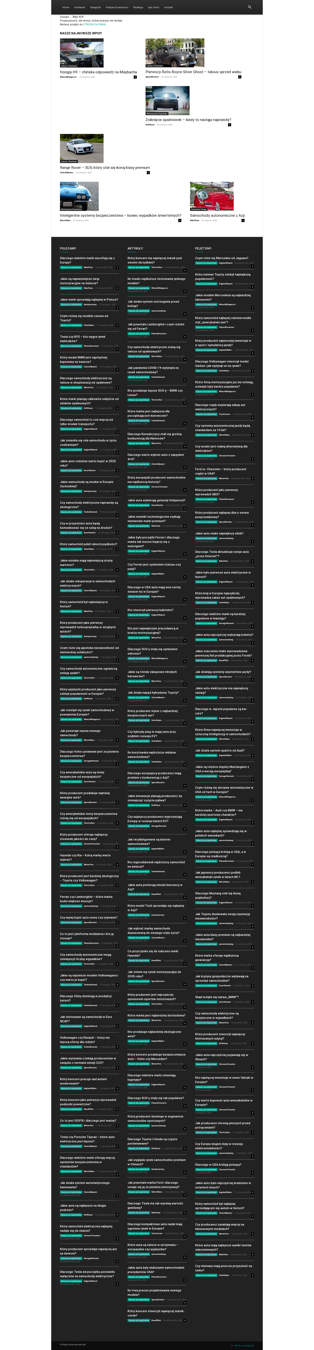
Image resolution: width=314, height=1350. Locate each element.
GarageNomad (91, 760)
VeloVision (89, 325)
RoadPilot (88, 1109)
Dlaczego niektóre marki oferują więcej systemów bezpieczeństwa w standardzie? (87, 1162)
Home (66, 7)
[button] (249, 7)
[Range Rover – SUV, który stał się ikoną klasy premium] (105, 148)
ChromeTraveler (92, 843)
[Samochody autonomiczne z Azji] (217, 196)
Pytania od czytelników (71, 267)
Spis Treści (153, 7)
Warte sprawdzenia (244, 1345)
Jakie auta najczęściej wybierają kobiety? (224, 635)
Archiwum (79, 7)
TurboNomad (90, 511)
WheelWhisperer (68, 77)
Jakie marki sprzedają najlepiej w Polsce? (89, 299)
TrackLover (157, 1233)
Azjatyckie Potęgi (198, 209)
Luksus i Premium (69, 66)
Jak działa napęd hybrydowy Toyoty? (153, 692)
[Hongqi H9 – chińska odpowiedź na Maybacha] (98, 53)
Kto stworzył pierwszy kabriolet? (151, 610)
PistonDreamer (91, 345)
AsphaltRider (90, 1088)
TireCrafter (89, 569)
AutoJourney (90, 304)
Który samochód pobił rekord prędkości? (88, 544)
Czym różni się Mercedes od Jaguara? (221, 258)
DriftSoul (150, 124)
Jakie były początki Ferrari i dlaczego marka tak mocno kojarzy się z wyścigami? (154, 542)
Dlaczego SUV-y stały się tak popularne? (156, 1098)
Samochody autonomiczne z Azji (217, 215)
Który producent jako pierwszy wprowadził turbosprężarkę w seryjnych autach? (88, 627)
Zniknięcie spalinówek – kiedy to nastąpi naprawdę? (188, 120)
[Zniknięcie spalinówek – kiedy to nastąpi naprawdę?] (188, 100)
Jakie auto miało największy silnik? (219, 533)
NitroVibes (65, 220)
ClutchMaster (66, 172)
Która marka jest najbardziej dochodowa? (157, 1015)
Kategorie (95, 7)
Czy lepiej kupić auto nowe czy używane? (88, 917)
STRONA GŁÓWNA (94, 24)
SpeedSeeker (152, 76)
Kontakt (168, 7)
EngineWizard (90, 428)
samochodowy (91, 657)
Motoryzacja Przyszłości (157, 113)
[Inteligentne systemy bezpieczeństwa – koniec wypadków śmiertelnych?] (120, 196)
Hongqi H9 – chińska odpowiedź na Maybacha (98, 72)
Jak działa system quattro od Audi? (220, 750)
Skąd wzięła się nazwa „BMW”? (217, 997)
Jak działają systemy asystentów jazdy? (223, 672)
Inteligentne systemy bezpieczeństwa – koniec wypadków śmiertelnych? (120, 215)
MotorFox (88, 387)
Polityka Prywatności (117, 7)
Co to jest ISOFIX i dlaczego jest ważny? (88, 1120)
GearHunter (90, 470)
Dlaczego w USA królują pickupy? (218, 1164)
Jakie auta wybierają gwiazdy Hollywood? (156, 500)
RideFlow (194, 220)
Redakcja (138, 7)
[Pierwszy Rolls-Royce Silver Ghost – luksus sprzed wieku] (193, 52)
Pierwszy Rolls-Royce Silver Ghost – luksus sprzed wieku (193, 72)
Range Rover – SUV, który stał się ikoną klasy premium (105, 167)
